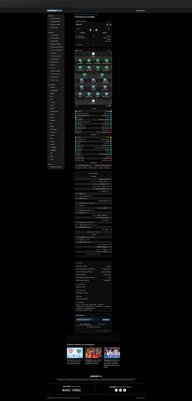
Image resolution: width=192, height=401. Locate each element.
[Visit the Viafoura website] (108, 330)
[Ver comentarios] (110, 24)
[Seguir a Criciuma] (78, 29)
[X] (116, 390)
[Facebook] (124, 390)
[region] (93, 327)
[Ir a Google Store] (77, 390)
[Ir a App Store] (66, 390)
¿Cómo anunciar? (140, 398)
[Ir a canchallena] (54, 10)
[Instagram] (120, 390)
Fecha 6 (109, 21)
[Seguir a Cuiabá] (108, 29)
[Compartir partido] (107, 24)
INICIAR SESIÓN (140, 10)
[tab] (84, 324)
